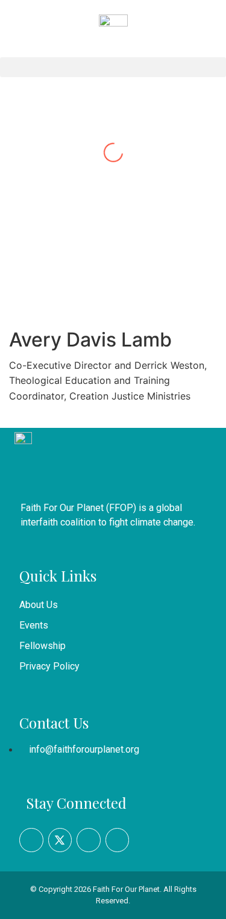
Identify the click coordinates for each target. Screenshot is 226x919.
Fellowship (42, 645)
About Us (38, 604)
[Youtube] (89, 840)
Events (33, 625)
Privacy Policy (49, 666)
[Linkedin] (117, 840)
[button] (113, 67)
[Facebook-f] (31, 840)
